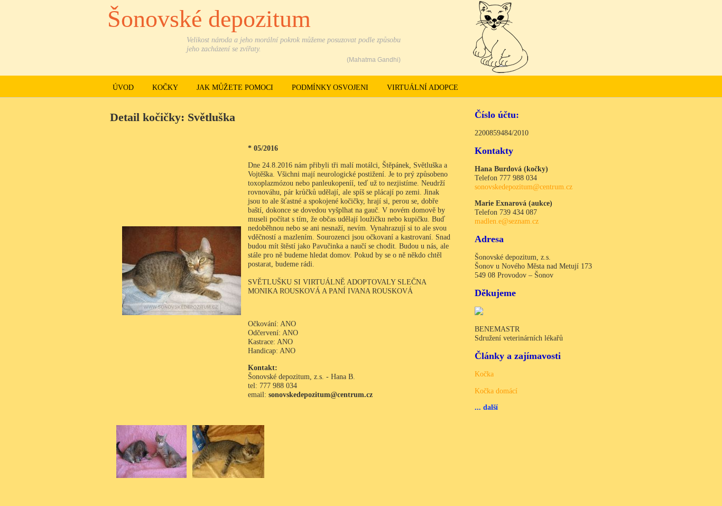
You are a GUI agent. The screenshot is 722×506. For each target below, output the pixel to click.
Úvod (123, 87)
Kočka (484, 374)
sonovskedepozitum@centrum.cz (523, 186)
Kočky (165, 87)
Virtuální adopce (422, 87)
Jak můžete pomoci (235, 87)
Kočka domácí (496, 391)
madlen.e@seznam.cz (507, 221)
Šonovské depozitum (209, 18)
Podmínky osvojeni (330, 87)
